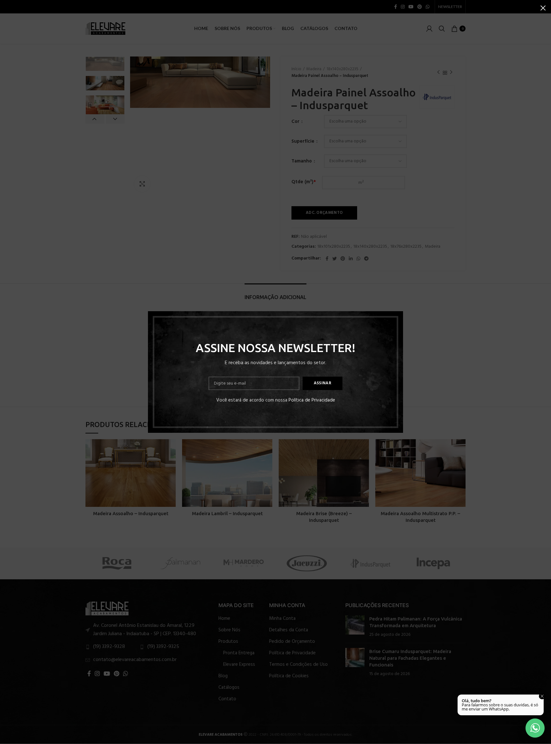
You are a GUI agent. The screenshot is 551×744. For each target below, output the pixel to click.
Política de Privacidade (312, 400)
